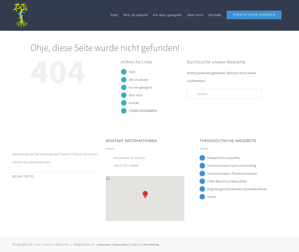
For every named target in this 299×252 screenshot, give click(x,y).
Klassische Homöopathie (223, 158)
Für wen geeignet (140, 87)
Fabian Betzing (150, 244)
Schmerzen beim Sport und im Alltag (231, 165)
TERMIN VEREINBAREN (143, 111)
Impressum (104, 244)
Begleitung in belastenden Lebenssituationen (237, 189)
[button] (145, 194)
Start (132, 72)
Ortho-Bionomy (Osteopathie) (227, 181)
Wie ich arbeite (138, 80)
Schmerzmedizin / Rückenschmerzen (232, 173)
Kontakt (134, 103)
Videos (211, 197)
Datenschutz (120, 244)
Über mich (135, 95)
